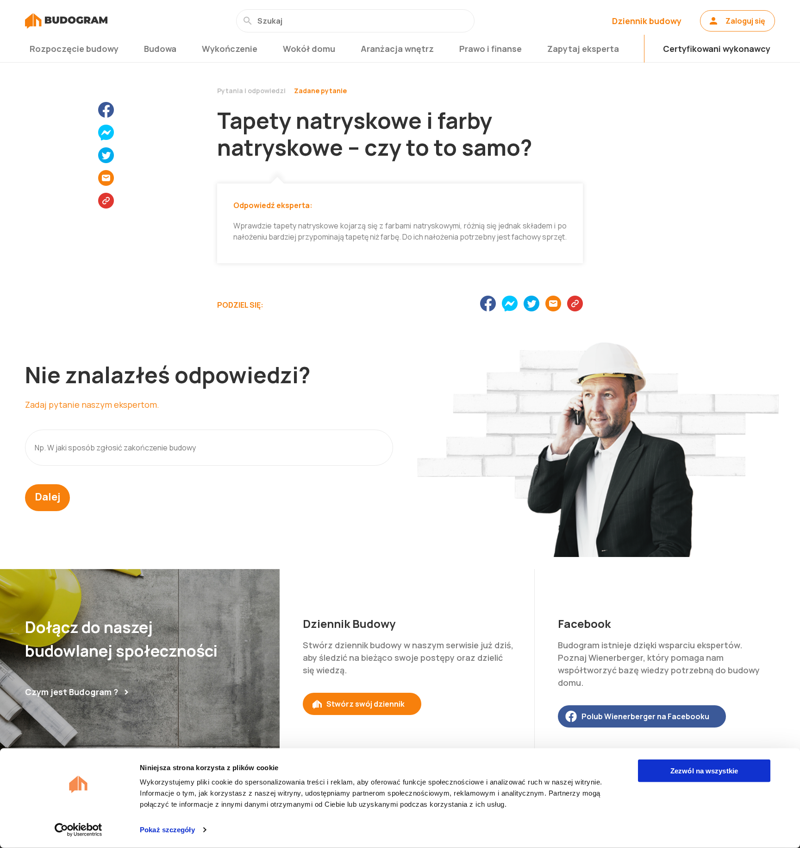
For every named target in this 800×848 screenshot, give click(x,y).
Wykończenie (229, 48)
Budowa (160, 48)
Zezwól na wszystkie (704, 771)
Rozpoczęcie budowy (74, 48)
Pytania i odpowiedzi (251, 90)
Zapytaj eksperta (583, 48)
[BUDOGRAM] (66, 21)
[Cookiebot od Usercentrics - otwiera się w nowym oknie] (78, 830)
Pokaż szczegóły (167, 830)
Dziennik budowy (646, 20)
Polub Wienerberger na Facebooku (645, 716)
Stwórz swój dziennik (365, 704)
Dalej (47, 497)
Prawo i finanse (490, 48)
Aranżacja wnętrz (397, 48)
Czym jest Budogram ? (71, 691)
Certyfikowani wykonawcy (716, 48)
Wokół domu (309, 48)
